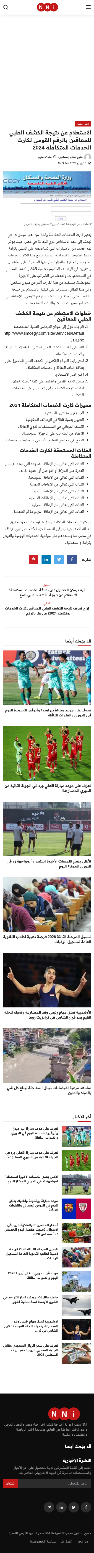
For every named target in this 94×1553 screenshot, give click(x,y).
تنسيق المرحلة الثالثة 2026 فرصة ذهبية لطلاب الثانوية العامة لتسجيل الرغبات (47, 939)
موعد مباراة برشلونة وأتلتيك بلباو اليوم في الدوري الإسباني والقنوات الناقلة (33, 1205)
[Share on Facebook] (72, 559)
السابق (47, 585)
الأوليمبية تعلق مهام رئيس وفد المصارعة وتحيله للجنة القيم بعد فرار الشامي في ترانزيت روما (47, 1014)
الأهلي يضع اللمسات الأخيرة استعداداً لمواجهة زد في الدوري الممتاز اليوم (49, 863)
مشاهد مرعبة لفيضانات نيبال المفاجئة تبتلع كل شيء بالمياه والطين (48, 1090)
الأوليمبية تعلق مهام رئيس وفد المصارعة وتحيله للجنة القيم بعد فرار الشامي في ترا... (31, 1326)
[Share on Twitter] (59, 559)
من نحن (82, 1541)
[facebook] (86, 1507)
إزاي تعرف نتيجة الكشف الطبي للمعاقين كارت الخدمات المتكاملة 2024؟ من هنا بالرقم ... (47, 610)
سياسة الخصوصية (43, 1541)
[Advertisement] (47, 72)
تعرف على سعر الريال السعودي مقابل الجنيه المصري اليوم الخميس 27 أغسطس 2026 (30, 1350)
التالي (47, 603)
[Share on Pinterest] (33, 559)
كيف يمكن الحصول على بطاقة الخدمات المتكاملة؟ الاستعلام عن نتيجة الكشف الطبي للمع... (47, 592)
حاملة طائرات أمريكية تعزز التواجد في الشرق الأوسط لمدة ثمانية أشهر (30, 1299)
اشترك (10, 1483)
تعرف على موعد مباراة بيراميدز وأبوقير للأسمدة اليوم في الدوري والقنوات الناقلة (48, 712)
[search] (5, 7)
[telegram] (49, 1507)
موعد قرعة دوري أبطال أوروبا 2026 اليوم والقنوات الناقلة (33, 1275)
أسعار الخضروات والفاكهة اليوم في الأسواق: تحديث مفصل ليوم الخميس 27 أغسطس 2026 (31, 1229)
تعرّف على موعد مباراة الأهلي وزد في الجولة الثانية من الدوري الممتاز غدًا (48, 788)
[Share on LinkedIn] (46, 559)
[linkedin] (61, 1507)
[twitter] (73, 1507)
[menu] (88, 7)
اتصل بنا (67, 1541)
